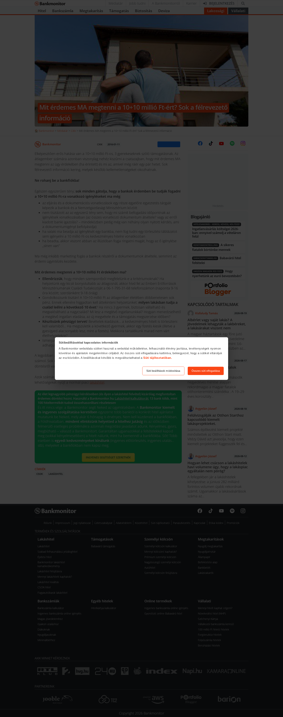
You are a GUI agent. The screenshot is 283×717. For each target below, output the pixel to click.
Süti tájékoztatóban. (157, 358)
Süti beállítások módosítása (163, 370)
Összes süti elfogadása (206, 370)
